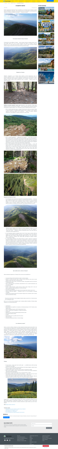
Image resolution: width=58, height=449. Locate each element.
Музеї (31, 440)
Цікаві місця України (46, 435)
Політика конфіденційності (22, 438)
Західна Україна (9, 404)
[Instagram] (9, 440)
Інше (31, 443)
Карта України (45, 439)
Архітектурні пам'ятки (34, 435)
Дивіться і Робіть (13, 3)
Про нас (18, 435)
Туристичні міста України (47, 438)
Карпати (13, 404)
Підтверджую (45, 445)
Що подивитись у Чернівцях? (11, 411)
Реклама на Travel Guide (21, 440)
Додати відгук (6, 417)
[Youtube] (7, 440)
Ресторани (32, 444)
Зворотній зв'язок (20, 439)
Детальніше (45, 447)
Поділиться (34, 7)
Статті (9, 3)
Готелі (31, 439)
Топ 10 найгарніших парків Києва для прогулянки (15, 412)
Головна (6, 3)
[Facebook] (5, 440)
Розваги (31, 438)
